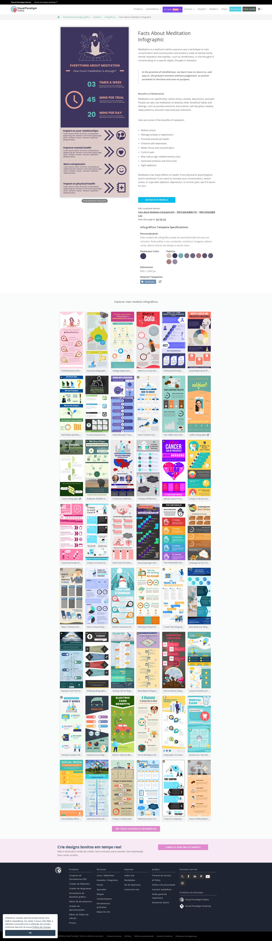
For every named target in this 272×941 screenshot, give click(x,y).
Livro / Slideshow (105, 875)
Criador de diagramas (80, 888)
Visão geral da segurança (186, 936)
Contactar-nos (131, 889)
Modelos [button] (213, 9)
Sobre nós (129, 875)
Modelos (97, 17)
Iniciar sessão (249, 9)
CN (164, 219)
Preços (224, 9)
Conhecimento (104, 898)
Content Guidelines (162, 889)
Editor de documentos (80, 901)
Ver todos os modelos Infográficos (136, 828)
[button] (153, 9)
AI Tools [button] (171, 9)
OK (30, 933)
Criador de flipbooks (79, 883)
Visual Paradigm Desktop (45, 2)
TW (160, 219)
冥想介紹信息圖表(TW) (187, 212)
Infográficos (110, 17)
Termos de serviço (161, 875)
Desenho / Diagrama (107, 880)
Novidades (129, 880)
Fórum (100, 884)
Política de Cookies (41, 927)
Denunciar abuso (160, 902)
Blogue (100, 894)
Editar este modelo (156, 199)
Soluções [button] (201, 9)
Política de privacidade (163, 884)
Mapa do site (103, 911)
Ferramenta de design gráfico (76, 17)
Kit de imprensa (132, 884)
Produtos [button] (138, 9)
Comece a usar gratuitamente (183, 847)
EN (157, 219)
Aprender (101, 889)
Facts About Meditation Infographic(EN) (156, 212)
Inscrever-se (235, 9)
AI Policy (156, 880)
